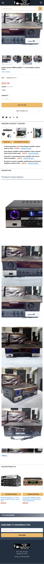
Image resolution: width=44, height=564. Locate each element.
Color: (7, 86)
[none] (22, 33)
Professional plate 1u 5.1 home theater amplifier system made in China (10, 499)
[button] (22, 111)
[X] (13, 117)
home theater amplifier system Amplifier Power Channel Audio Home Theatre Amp (32, 499)
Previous (2, 488)
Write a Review (6, 72)
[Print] (10, 117)
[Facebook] (3, 117)
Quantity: (5, 95)
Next (42, 488)
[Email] (6, 117)
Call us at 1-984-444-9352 (22, 556)
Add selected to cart (21, 142)
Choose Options (26, 148)
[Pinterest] (17, 117)
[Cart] (41, 3)
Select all (7, 142)
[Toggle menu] (3, 3)
